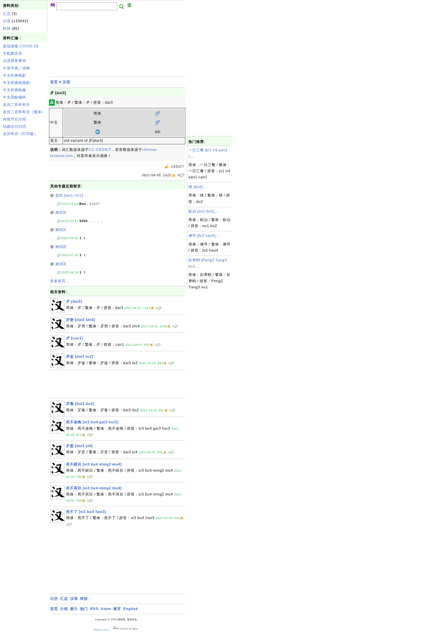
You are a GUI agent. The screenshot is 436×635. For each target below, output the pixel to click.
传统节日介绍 (14, 119)
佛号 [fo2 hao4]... (203, 236)
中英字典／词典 (16, 68)
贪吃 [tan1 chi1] (69, 195)
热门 (84, 609)
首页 (54, 82)
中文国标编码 (14, 97)
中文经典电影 (14, 75)
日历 (54, 599)
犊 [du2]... (197, 187)
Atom (106, 609)
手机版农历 (12, 53)
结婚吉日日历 (14, 126)
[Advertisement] (24, 206)
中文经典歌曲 (14, 90)
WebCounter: (102, 629)
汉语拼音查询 (14, 61)
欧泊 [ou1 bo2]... (203, 211)
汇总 (7, 14)
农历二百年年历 (16, 105)
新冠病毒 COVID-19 (20, 46)
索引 (74, 609)
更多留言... (59, 281)
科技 (7, 28)
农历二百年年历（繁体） (24, 112)
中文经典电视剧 (16, 83)
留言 (117, 609)
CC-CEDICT (100, 150)
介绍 (64, 609)
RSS (94, 609)
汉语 (7, 21)
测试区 (61, 212)
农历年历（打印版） (20, 134)
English (130, 609)
